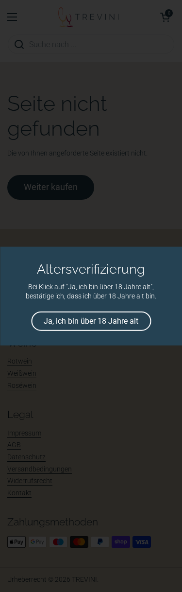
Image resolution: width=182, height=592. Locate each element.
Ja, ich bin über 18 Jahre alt (91, 320)
